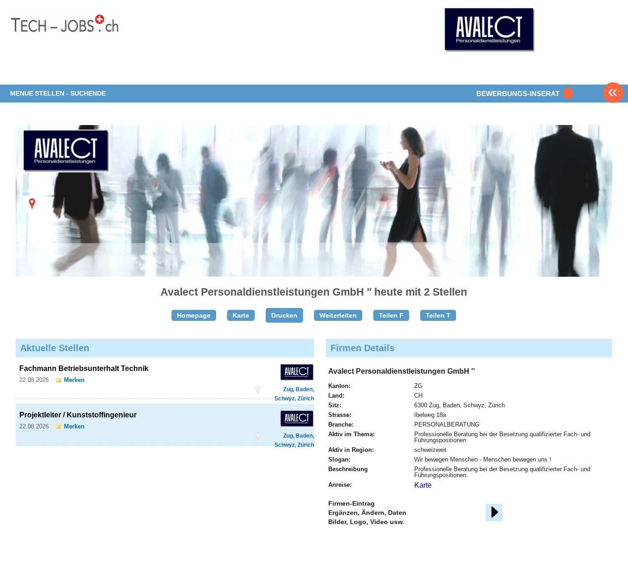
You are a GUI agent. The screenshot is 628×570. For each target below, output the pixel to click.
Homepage (194, 315)
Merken (74, 379)
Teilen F (391, 315)
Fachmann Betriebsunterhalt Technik (83, 368)
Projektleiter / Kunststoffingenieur (78, 415)
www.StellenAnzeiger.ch (64, 31)
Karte (241, 315)
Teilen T (438, 315)
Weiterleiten (338, 315)
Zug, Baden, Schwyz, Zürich (294, 389)
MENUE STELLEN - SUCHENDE (58, 93)
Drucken (284, 315)
